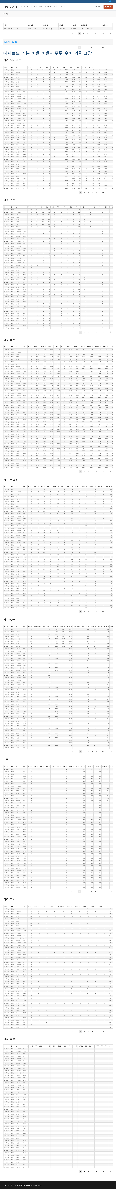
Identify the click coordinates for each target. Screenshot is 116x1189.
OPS (97, 67)
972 (103, 1171)
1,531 (102, 891)
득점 (47, 207)
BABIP (103, 67)
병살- (99, 626)
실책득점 (96, 766)
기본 (26, 52)
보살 (41, 766)
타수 (41, 207)
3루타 (65, 207)
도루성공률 (37, 626)
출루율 (84, 67)
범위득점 (88, 766)
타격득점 (36, 906)
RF (76, 766)
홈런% (35, 346)
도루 (58, 67)
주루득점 (44, 906)
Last (111, 33)
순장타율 (97, 346)
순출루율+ (91, 486)
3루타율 (54, 626)
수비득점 (52, 906)
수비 (68, 52)
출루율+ (69, 486)
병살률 (61, 626)
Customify (38, 1185)
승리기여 (93, 906)
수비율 (70, 766)
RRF (82, 766)
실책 (47, 766)
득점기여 (85, 906)
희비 (106, 207)
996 (103, 192)
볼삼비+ (55, 486)
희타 (100, 207)
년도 (5, 67)
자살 (35, 766)
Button (108, 6)
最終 (111, 891)
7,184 (102, 33)
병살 (52, 766)
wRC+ (110, 67)
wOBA (111, 346)
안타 (41, 67)
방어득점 (77, 906)
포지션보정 (61, 906)
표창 (88, 52)
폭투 (64, 766)
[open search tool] (88, 6)
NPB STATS (10, 6)
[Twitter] (110, 1)
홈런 (47, 67)
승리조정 (101, 906)
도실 (94, 207)
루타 (77, 207)
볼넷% (64, 67)
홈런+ (35, 486)
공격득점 (69, 906)
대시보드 (11, 52)
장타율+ (77, 486)
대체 (108, 906)
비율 (36, 52)
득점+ (105, 626)
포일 (58, 766)
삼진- (48, 486)
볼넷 (111, 207)
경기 (29, 67)
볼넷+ (42, 486)
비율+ (47, 52)
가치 (78, 52)
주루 (58, 52)
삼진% (71, 67)
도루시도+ (84, 626)
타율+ (62, 486)
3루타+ (92, 626)
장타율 (91, 67)
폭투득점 (104, 766)
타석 (35, 67)
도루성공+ (76, 626)
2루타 (58, 207)
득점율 (68, 626)
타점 (52, 67)
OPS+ (83, 486)
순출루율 (89, 346)
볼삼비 (56, 346)
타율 (78, 67)
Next (107, 33)
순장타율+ (100, 486)
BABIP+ (108, 486)
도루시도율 (46, 626)
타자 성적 (10, 42)
